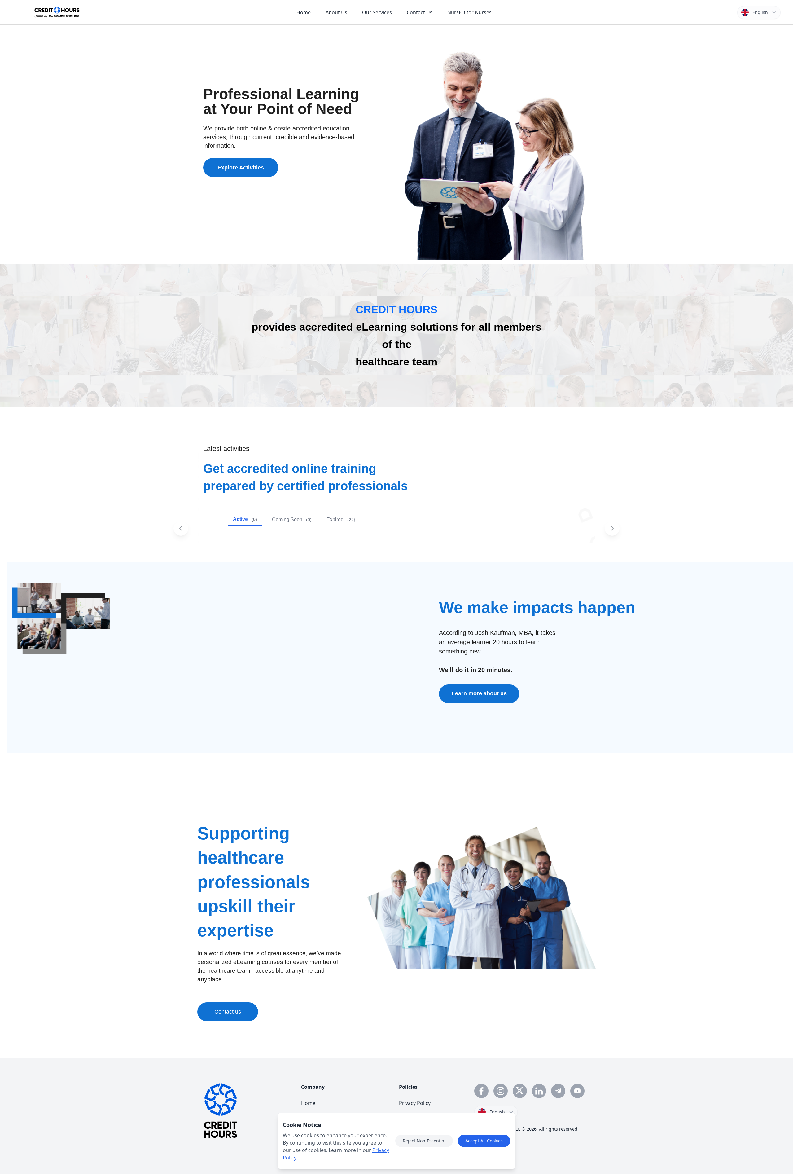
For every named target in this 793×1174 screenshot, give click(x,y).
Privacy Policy (415, 1103)
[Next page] (612, 528)
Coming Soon (292, 519)
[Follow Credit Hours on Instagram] (500, 1091)
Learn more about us (479, 693)
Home (308, 1103)
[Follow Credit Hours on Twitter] (520, 1091)
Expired (340, 519)
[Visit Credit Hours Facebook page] (481, 1091)
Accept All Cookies (484, 1141)
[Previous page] (180, 528)
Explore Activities (240, 168)
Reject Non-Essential (424, 1141)
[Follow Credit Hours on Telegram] (558, 1091)
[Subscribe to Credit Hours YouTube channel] (577, 1091)
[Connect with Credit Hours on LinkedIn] (539, 1091)
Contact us (227, 1012)
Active (245, 519)
